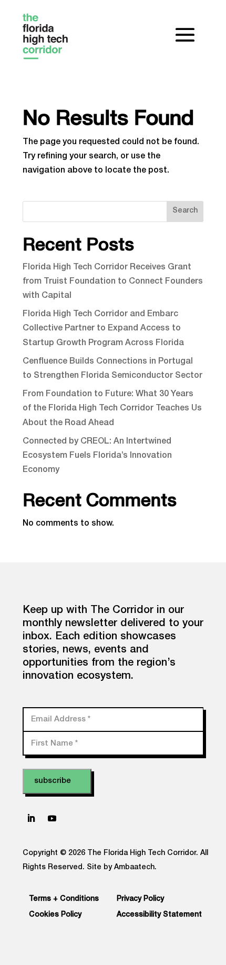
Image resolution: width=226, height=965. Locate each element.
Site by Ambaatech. (122, 867)
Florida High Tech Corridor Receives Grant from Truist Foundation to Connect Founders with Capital (113, 282)
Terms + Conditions (64, 899)
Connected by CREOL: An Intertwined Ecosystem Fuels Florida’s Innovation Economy (97, 456)
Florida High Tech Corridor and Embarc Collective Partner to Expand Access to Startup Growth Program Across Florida (103, 328)
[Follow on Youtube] (52, 818)
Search (185, 211)
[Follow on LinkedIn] (31, 818)
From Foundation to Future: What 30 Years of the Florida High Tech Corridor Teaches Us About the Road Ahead (112, 408)
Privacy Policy (140, 899)
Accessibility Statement (159, 915)
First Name (54, 743)
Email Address (60, 719)
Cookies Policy (55, 915)
